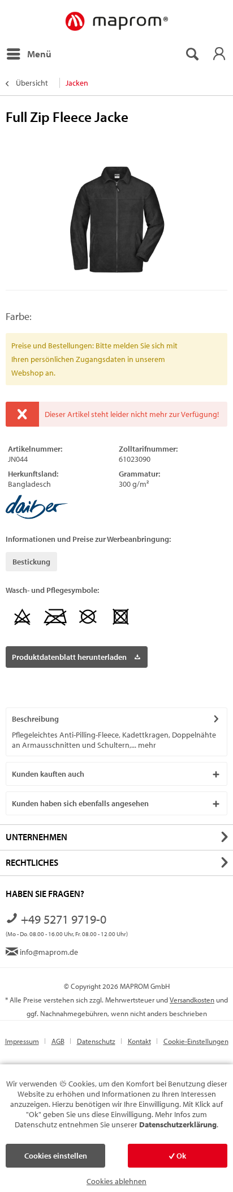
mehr (146, 745)
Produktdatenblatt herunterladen (69, 657)
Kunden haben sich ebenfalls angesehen (80, 803)
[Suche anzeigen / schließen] (191, 54)
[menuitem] (28, 54)
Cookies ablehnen (116, 1181)
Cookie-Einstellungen (195, 1041)
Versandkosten (192, 999)
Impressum (22, 1041)
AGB (57, 1041)
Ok (180, 1156)
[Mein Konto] (219, 54)
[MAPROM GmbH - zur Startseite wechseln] (116, 21)
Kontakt (139, 1041)
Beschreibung (35, 719)
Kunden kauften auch (48, 774)
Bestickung (31, 562)
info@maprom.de (48, 952)
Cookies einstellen (55, 1156)
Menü (39, 54)
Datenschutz (96, 1041)
